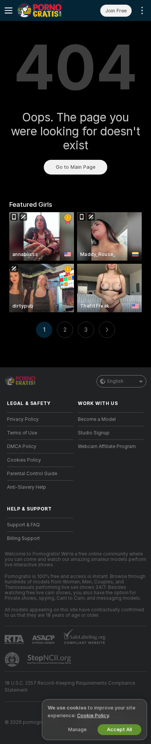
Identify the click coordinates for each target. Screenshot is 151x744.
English (115, 381)
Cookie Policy (93, 715)
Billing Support (23, 538)
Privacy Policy (23, 419)
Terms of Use (22, 433)
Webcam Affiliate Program (107, 446)
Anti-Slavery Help (26, 487)
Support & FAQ (23, 525)
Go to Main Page (75, 167)
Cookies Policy (24, 460)
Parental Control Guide (32, 473)
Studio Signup (94, 433)
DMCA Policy (21, 446)
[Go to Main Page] (46, 10)
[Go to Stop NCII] (50, 659)
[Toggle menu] (8, 10)
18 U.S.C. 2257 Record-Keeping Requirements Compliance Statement (70, 686)
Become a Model (97, 419)
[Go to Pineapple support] (13, 659)
